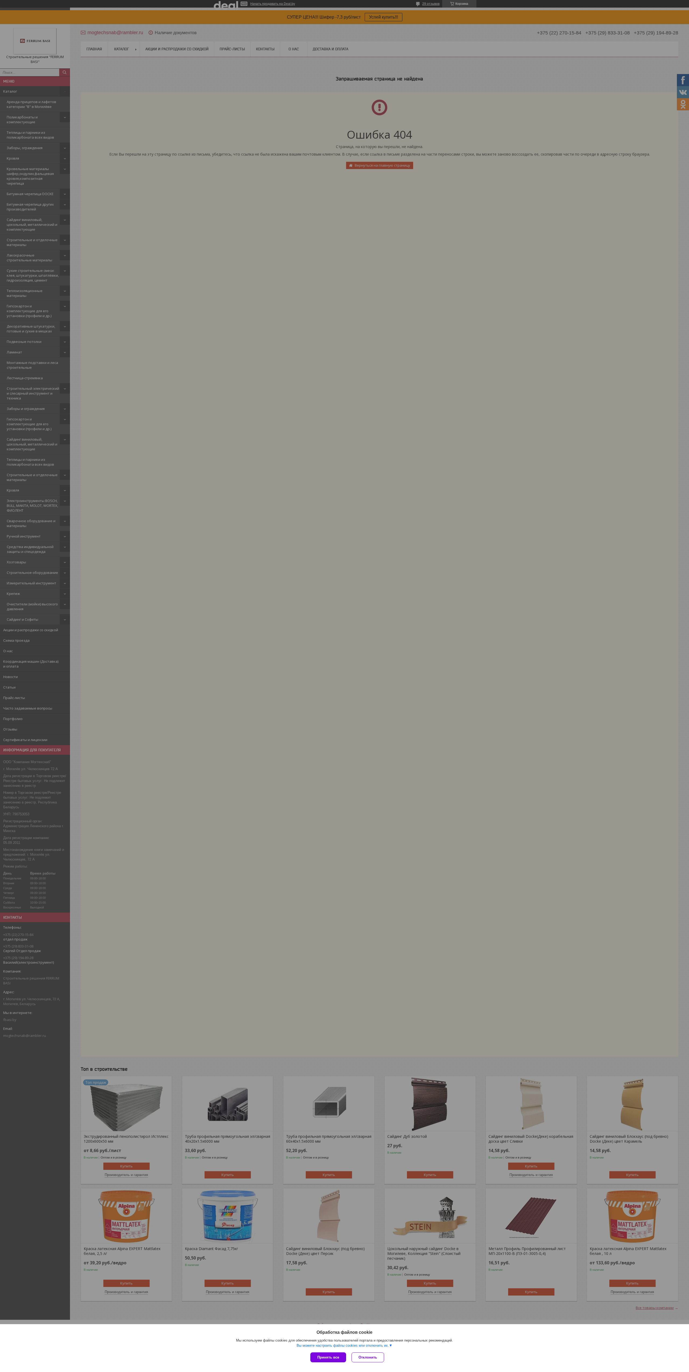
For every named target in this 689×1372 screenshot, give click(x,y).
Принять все (328, 1357)
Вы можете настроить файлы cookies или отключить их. (343, 1345)
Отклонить (367, 1357)
